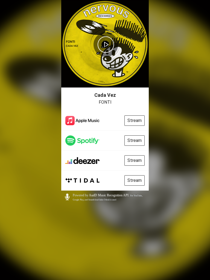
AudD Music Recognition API (109, 195)
